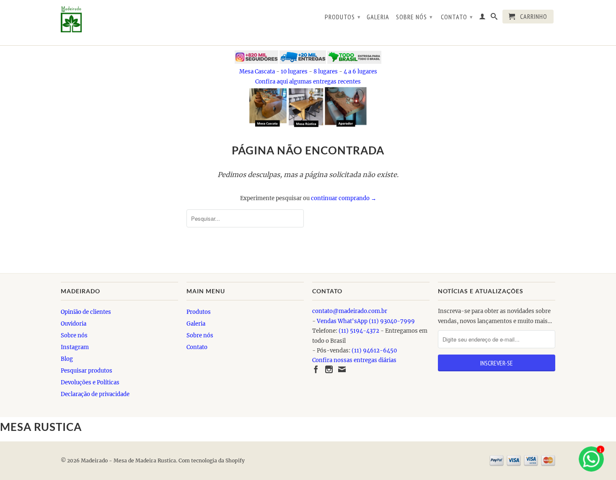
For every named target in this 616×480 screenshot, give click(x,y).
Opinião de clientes (86, 312)
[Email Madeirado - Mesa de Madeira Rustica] (342, 369)
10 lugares (294, 71)
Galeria (378, 17)
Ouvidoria (73, 323)
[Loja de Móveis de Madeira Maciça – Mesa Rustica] (119, 19)
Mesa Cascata (257, 71)
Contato (457, 17)
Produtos (343, 17)
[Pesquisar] (494, 18)
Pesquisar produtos (86, 370)
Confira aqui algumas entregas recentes (308, 81)
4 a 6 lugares (360, 71)
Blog (67, 359)
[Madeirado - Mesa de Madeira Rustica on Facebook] (316, 369)
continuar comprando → (343, 198)
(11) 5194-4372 (359, 330)
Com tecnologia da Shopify (212, 460)
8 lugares (325, 71)
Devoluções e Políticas (90, 382)
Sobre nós (414, 17)
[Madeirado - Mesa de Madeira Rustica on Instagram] (329, 369)
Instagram (75, 347)
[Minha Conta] (482, 18)
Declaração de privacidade (95, 394)
